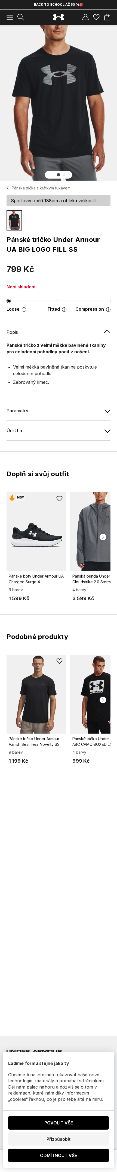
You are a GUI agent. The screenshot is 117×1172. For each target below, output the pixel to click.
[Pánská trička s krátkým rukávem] (8, 188)
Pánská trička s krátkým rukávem (41, 188)
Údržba (14, 430)
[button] (58, 174)
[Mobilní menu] (10, 17)
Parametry (17, 410)
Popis (12, 332)
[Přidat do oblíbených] (59, 498)
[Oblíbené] (96, 17)
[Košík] (107, 17)
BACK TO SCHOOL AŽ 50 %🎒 (58, 4)
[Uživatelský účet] (85, 17)
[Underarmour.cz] (58, 17)
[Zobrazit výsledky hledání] (20, 17)
